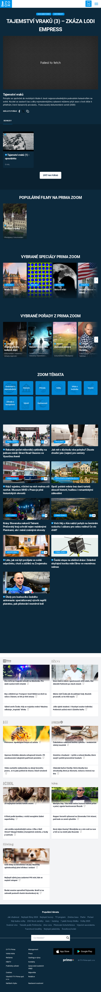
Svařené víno (12, 925)
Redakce (31, 977)
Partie (82, 917)
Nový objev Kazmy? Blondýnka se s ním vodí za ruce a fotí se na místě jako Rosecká (74, 830)
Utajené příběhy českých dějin (11, 348)
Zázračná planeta (62, 347)
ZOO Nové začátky (35, 921)
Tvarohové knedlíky (33, 929)
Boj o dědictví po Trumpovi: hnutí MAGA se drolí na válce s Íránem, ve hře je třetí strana (25, 695)
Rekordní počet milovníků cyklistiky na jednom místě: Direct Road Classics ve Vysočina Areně (25, 453)
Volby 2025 (85, 921)
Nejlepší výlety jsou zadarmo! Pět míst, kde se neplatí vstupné (23, 879)
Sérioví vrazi (60, 289)
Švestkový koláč (69, 929)
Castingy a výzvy (34, 958)
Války (58, 388)
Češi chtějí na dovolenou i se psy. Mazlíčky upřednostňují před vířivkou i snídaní (22, 866)
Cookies (9, 972)
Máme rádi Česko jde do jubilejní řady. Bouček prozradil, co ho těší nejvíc (72, 695)
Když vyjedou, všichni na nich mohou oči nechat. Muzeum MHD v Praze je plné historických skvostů (26, 490)
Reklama (9, 958)
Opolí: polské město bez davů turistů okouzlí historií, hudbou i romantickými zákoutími (72, 490)
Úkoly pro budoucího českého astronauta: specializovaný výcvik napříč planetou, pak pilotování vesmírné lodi (24, 600)
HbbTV (8, 962)
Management (33, 949)
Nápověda (32, 972)
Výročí (26, 403)
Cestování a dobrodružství (10, 387)
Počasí (90, 917)
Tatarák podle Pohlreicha (30, 925)
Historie (26, 388)
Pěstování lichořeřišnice (64, 925)
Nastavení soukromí (35, 983)
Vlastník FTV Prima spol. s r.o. (15, 978)
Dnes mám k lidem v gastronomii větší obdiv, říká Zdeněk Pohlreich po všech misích (73, 682)
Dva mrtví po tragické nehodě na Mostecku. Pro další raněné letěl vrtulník (24, 682)
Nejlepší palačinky (52, 929)
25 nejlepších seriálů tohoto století (19, 803)
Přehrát (10, 225)
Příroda (42, 388)
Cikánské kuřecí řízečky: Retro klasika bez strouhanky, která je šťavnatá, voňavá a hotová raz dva (74, 771)
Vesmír (91, 388)
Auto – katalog (52, 921)
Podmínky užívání (12, 966)
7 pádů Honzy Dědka (69, 921)
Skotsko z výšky (12, 228)
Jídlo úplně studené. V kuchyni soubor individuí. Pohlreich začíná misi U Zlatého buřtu (73, 708)
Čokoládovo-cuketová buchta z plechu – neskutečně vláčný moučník (74, 743)
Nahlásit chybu (11, 983)
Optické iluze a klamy (39, 289)
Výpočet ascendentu (86, 925)
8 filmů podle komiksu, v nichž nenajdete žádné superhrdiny (24, 817)
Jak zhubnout (13, 917)
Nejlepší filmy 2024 (29, 917)
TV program (60, 917)
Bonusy (8, 121)
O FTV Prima (10, 949)
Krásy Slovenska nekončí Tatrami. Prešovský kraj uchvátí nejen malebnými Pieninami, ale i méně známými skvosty (24, 527)
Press (30, 954)
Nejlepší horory (46, 917)
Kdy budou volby (18, 921)
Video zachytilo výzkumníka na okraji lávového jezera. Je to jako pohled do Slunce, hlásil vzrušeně (25, 769)
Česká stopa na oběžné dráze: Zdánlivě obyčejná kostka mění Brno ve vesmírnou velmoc (73, 563)
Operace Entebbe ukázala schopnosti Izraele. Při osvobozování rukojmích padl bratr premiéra (24, 756)
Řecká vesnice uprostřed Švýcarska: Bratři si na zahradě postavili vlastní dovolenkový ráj (24, 891)
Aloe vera (47, 925)
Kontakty (31, 962)
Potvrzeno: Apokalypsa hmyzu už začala (21, 742)
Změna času (73, 917)
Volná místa (10, 954)
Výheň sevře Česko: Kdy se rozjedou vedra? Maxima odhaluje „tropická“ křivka (26, 708)
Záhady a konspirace (10, 403)
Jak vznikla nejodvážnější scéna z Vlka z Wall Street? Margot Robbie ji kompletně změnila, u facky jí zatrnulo (26, 832)
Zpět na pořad (50, 175)
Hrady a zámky (11, 289)
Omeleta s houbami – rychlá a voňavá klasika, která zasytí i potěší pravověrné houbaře (74, 756)
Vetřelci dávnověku (38, 347)
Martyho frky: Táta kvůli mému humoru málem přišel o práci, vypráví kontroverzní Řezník (74, 804)
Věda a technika (74, 387)
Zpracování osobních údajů (36, 967)
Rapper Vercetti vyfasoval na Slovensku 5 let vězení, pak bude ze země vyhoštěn (75, 817)
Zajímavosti (42, 403)
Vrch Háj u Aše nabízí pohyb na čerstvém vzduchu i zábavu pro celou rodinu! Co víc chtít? (74, 527)
